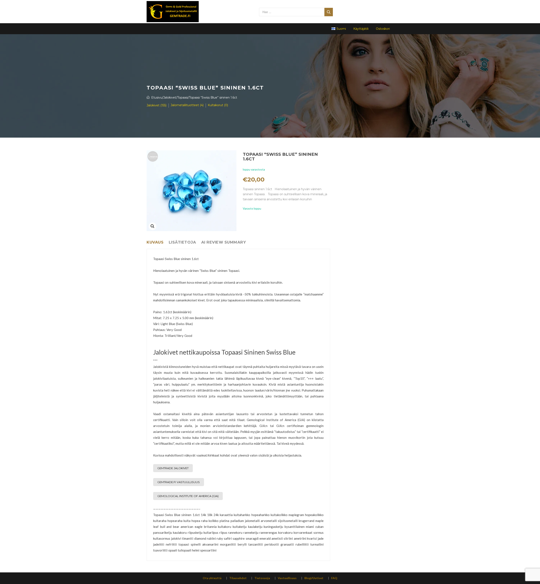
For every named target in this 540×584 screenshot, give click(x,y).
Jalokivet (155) (156, 105)
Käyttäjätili (361, 29)
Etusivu (156, 97)
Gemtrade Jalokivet (173, 468)
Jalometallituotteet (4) (187, 105)
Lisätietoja (182, 242)
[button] (152, 226)
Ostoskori (383, 29)
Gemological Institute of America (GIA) (188, 496)
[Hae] (328, 12)
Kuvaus (155, 242)
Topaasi (182, 97)
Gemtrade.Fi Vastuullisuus (178, 482)
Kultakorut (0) (218, 105)
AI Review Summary (223, 242)
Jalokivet (169, 97)
